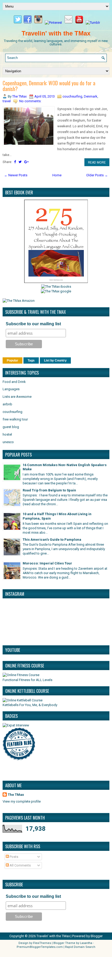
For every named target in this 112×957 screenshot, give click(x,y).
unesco (8, 442)
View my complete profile (22, 801)
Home (56, 175)
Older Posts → (97, 175)
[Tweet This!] (20, 162)
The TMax (16, 795)
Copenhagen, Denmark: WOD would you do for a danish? (49, 86)
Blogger (97, 936)
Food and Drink (14, 382)
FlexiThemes (42, 943)
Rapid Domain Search (80, 947)
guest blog (11, 427)
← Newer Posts (15, 175)
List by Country (55, 360)
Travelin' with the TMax (56, 33)
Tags (31, 360)
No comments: (30, 101)
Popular (12, 360)
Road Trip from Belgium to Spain (49, 490)
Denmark (90, 96)
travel (7, 101)
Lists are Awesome (17, 397)
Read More (97, 162)
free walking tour (15, 419)
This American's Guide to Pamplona (52, 539)
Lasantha (86, 943)
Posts (13, 857)
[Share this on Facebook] (15, 162)
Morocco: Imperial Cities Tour (47, 563)
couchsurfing (72, 96)
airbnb (7, 404)
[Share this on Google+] (26, 162)
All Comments (20, 865)
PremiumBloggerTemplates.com (40, 947)
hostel (7, 434)
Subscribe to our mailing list (33, 324)
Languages (11, 389)
